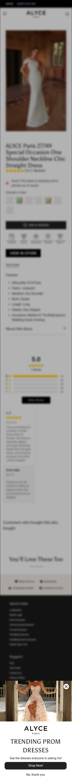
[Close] (66, 686)
